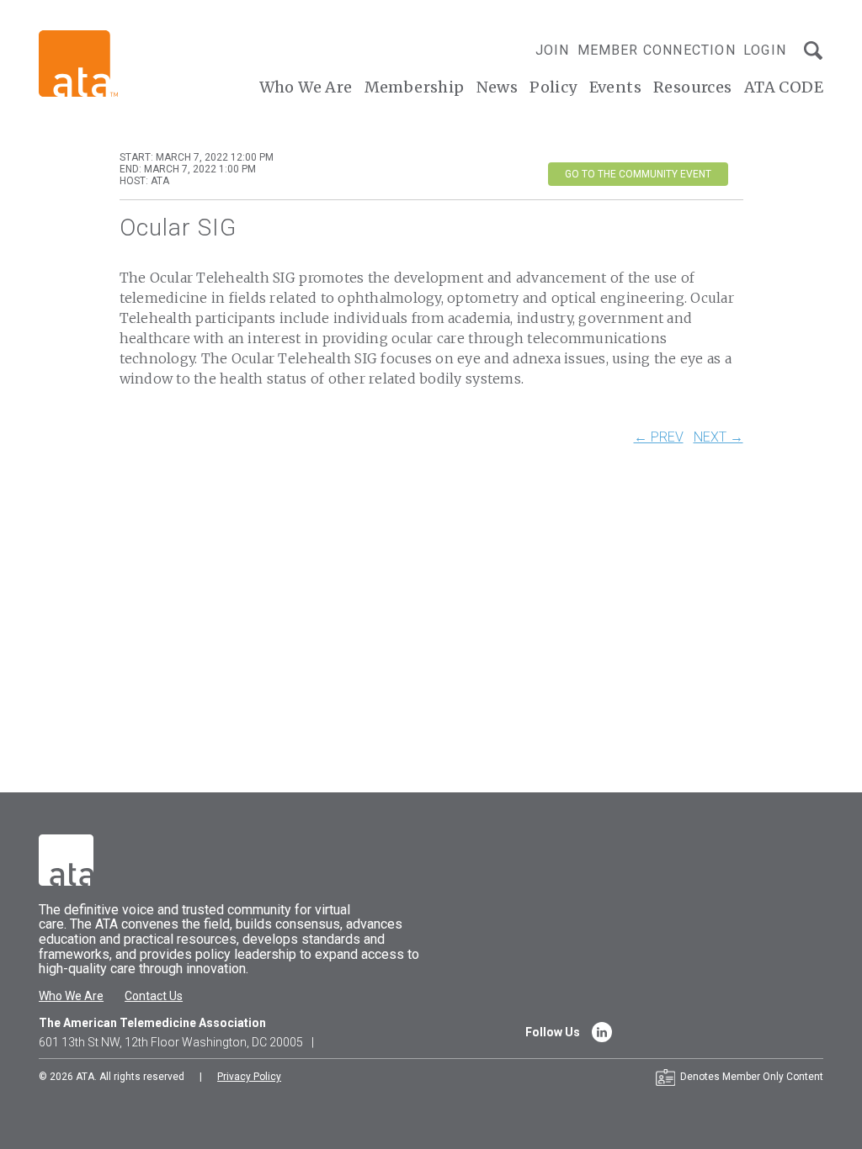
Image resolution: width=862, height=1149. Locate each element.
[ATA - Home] (78, 63)
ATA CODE (783, 87)
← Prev (659, 437)
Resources (692, 87)
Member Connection (656, 50)
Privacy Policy (249, 1077)
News (497, 87)
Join (552, 50)
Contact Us (154, 996)
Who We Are (306, 87)
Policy (553, 87)
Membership (414, 87)
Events (615, 87)
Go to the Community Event (638, 174)
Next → (718, 437)
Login (764, 50)
